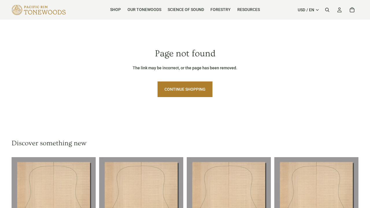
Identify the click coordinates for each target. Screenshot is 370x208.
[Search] (327, 9)
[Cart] (352, 9)
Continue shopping (185, 89)
